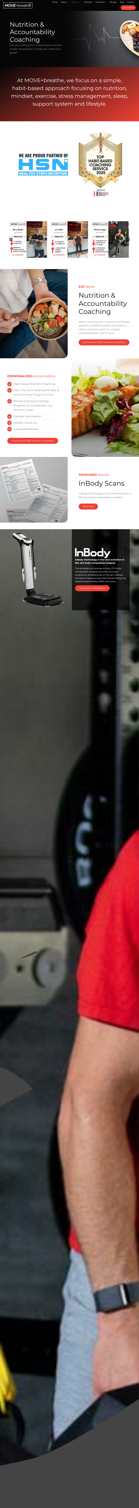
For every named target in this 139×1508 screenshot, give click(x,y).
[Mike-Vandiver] (112, 239)
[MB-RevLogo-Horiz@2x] (17, 3)
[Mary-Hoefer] (30, 239)
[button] (10, 239)
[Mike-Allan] (71, 239)
